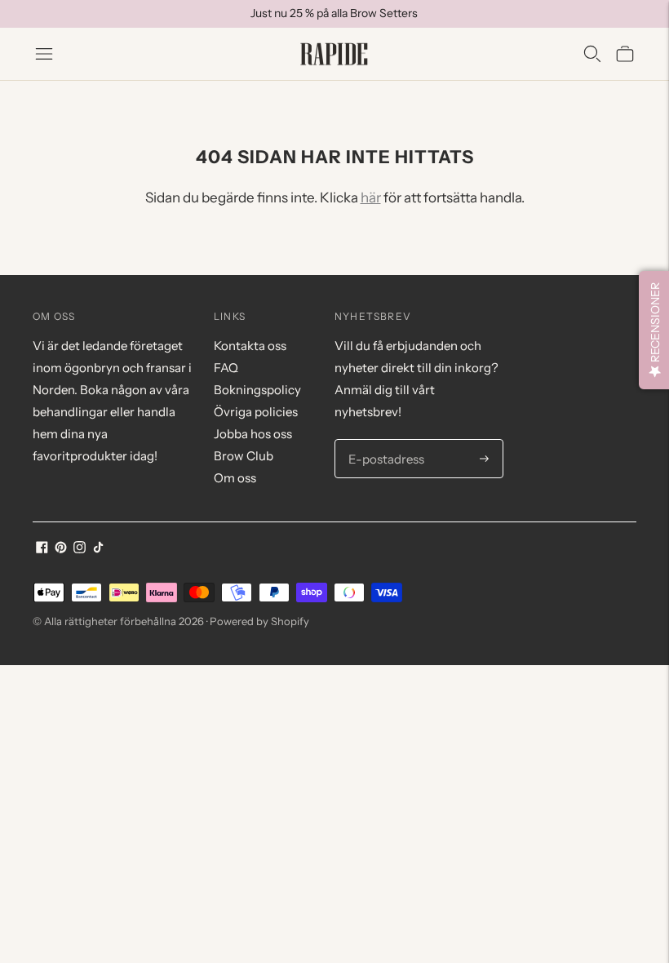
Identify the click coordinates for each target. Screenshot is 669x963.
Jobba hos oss (253, 434)
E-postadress (383, 439)
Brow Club (243, 456)
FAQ (226, 367)
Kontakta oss (250, 345)
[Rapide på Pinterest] (61, 549)
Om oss (235, 478)
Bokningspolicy (257, 389)
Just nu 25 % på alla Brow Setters (334, 13)
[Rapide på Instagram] (79, 549)
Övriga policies (256, 411)
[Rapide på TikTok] (98, 549)
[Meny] (44, 54)
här (371, 197)
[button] (654, 330)
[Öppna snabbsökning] (592, 54)
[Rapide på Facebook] (42, 549)
